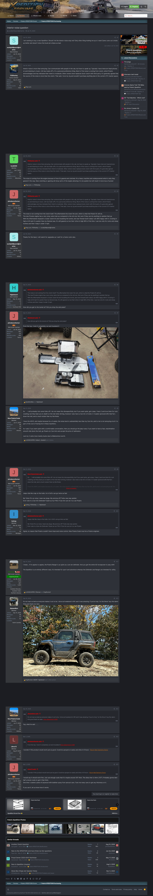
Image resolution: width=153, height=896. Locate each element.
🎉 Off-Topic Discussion (131, 104)
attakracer (112, 853)
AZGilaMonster (15, 873)
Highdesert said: (33, 318)
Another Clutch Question (20, 844)
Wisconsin (18, 178)
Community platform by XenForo (24, 893)
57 (20, 616)
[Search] (145, 7)
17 (20, 174)
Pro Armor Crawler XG (131, 108)
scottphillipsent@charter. (17, 31)
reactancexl (14, 860)
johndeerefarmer (110, 846)
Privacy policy (127, 889)
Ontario (19, 759)
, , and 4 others (39, 440)
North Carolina (17, 622)
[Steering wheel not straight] (27, 829)
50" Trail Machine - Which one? (134, 98)
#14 (117, 736)
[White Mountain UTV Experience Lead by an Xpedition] (41, 829)
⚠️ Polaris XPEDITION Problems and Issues (41, 873)
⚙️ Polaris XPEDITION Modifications (37, 846)
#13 (117, 709)
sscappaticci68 (36, 808)
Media (52, 16)
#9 (117, 469)
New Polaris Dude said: (35, 474)
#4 (117, 191)
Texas (19, 215)
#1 (117, 37)
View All (115, 813)
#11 (117, 561)
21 (20, 426)
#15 (117, 764)
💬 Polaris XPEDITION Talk (132, 81)
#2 (117, 65)
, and (40, 227)
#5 (117, 234)
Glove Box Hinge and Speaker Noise (24, 871)
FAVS (74, 16)
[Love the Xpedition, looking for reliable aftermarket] (55, 829)
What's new (37, 16)
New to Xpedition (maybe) (20, 864)
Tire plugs (127, 62)
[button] (141, 7)
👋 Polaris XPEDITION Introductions (38, 860)
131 (20, 211)
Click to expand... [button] (71, 488)
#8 (117, 408)
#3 (117, 156)
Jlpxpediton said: (33, 713)
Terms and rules (117, 889)
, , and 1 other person (41, 680)
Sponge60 (14, 846)
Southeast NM (17, 307)
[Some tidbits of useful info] (111, 829)
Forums (22, 16)
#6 (117, 284)
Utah (19, 87)
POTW (65, 16)
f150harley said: (33, 161)
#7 (117, 313)
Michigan (18, 533)
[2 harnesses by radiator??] (69, 829)
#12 (117, 598)
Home (12, 16)
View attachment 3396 (67, 745)
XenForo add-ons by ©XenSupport (51, 893)
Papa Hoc (14, 853)
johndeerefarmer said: (35, 289)
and (33, 185)
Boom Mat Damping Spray (99, 750)
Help (135, 889)
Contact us (106, 889)
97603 (19, 60)
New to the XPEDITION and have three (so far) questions (31, 851)
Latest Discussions (130, 58)
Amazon (57, 808)
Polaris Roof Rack (35, 800)
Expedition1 (14, 866)
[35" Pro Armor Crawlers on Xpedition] (13, 829)
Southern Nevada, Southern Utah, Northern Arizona (15, 591)
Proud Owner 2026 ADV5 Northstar (24, 858)
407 (20, 583)
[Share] (115, 37)
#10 (117, 511)
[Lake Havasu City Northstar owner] (83, 829)
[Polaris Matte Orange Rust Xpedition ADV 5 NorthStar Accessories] (97, 829)
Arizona (19, 430)
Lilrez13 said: (32, 769)
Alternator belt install (131, 74)
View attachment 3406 (50, 719)
